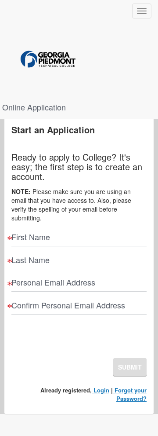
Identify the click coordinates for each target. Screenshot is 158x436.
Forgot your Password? (130, 394)
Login (100, 390)
